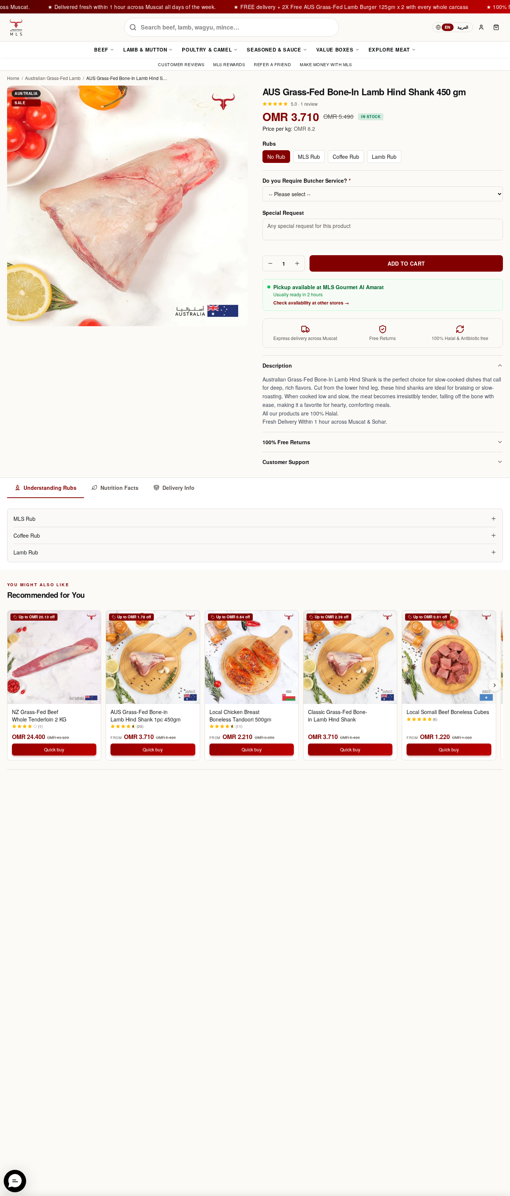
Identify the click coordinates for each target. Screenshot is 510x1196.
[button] (15, 1181)
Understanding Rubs (50, 487)
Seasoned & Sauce (274, 49)
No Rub (276, 156)
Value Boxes (335, 49)
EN (448, 27)
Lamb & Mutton (145, 49)
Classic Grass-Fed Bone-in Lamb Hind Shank (337, 715)
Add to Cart (406, 263)
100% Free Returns (286, 442)
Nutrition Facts (119, 487)
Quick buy (54, 749)
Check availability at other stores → (311, 303)
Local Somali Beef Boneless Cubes (448, 712)
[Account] (481, 27)
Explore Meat (389, 49)
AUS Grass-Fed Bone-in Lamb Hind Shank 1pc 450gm (146, 715)
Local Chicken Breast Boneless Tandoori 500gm (240, 715)
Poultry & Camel (207, 49)
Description (277, 365)
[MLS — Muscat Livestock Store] (16, 27)
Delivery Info (178, 487)
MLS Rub (309, 156)
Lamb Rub (384, 156)
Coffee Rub (346, 156)
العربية (462, 27)
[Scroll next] (494, 685)
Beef (101, 49)
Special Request (283, 212)
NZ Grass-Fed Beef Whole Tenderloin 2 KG (39, 715)
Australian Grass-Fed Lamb (53, 78)
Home (13, 78)
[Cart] (496, 27)
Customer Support (285, 462)
